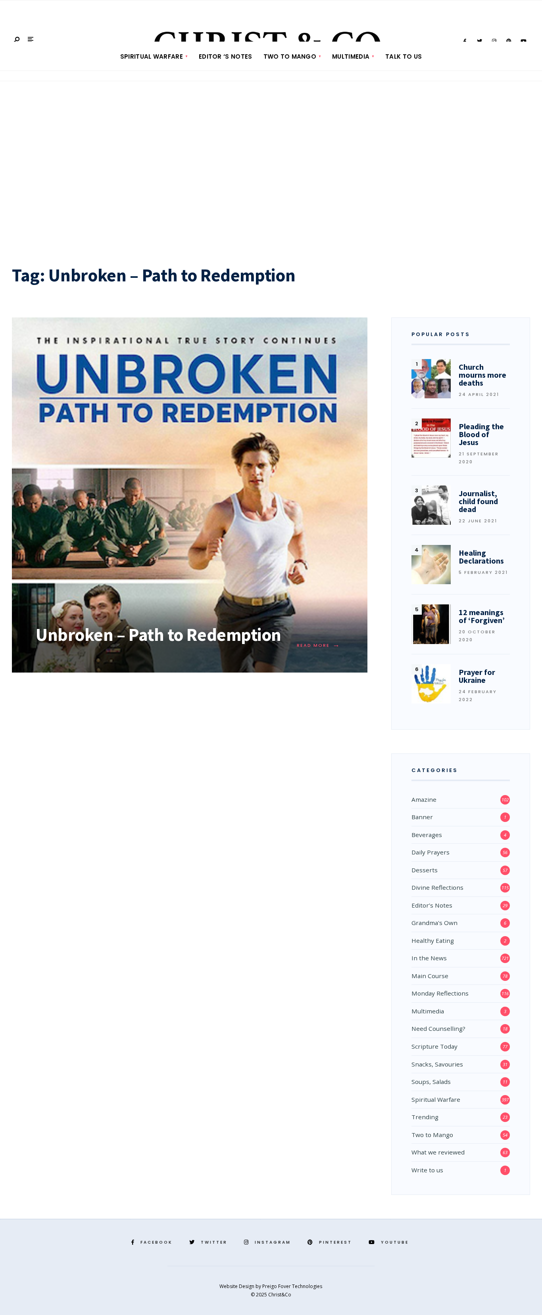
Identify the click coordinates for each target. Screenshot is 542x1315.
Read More (318, 645)
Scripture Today (434, 1046)
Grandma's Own (434, 923)
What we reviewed (438, 1152)
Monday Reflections (440, 993)
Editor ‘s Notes (225, 56)
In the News (429, 958)
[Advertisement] (271, 170)
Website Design (237, 1286)
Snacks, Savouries (437, 1064)
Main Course (429, 976)
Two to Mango (290, 56)
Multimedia (350, 56)
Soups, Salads (431, 1082)
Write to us (427, 1170)
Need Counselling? (438, 1028)
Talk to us (403, 56)
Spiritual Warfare (151, 56)
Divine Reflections (437, 887)
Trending (424, 1117)
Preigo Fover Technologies (292, 1286)
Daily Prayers (430, 852)
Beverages (426, 835)
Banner (422, 817)
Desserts (424, 870)
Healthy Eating (432, 940)
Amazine (423, 799)
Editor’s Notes (431, 905)
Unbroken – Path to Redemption (158, 634)
